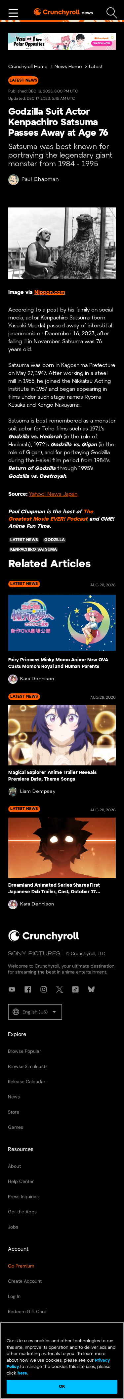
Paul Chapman (40, 179)
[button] (35, 1012)
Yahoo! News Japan (53, 494)
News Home (68, 67)
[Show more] (13, 13)
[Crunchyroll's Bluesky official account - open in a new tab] (91, 989)
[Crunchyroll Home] (43, 940)
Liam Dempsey (37, 792)
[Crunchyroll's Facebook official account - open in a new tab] (28, 989)
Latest (96, 67)
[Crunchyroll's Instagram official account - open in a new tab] (44, 989)
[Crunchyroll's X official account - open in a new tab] (59, 989)
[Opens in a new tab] (62, 41)
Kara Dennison (37, 679)
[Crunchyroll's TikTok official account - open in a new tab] (75, 989)
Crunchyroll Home (28, 67)
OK (62, 1386)
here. (22, 1373)
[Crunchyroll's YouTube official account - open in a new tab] (12, 989)
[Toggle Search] (112, 13)
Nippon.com (49, 293)
